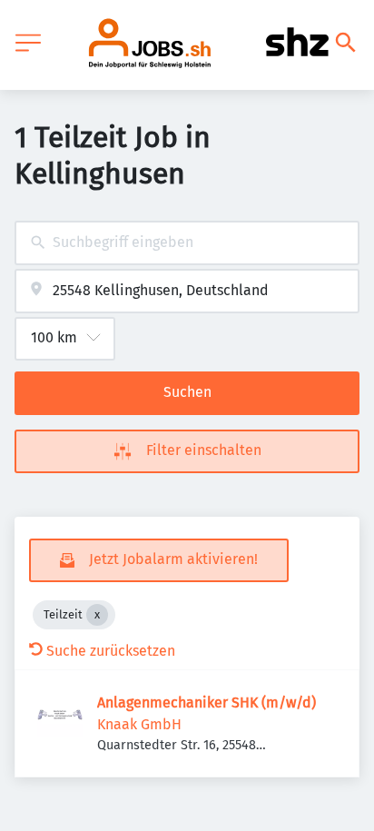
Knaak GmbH (139, 724)
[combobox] (187, 243)
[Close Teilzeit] (97, 615)
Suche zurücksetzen (110, 650)
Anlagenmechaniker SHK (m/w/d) (206, 702)
